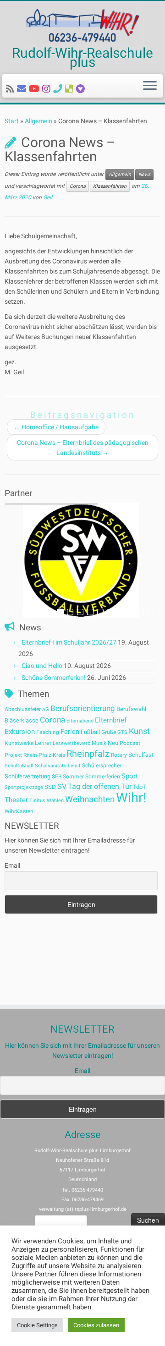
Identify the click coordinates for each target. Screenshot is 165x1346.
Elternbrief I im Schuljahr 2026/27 (69, 642)
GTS (122, 732)
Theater (16, 800)
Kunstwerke (19, 743)
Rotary (119, 755)
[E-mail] (23, 88)
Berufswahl (131, 709)
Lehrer (43, 742)
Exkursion (20, 732)
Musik (99, 743)
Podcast (130, 743)
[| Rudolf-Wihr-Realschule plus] (82, 24)
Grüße (108, 732)
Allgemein (38, 121)
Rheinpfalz (88, 753)
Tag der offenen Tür (100, 786)
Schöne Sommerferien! (54, 677)
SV (61, 786)
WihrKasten (19, 811)
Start (12, 121)
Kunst (139, 731)
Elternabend (80, 721)
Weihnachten (90, 799)
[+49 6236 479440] (59, 88)
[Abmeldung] (82, 88)
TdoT (139, 786)
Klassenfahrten (109, 186)
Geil (47, 197)
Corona (78, 186)
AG (45, 709)
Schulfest (141, 754)
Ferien (69, 732)
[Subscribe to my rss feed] (11, 88)
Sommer (73, 776)
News (144, 174)
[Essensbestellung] (70, 88)
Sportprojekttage (24, 787)
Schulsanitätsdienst (58, 766)
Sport (129, 776)
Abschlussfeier (23, 709)
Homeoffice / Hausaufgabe (56, 427)
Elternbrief (110, 720)
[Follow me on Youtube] (35, 88)
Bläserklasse (21, 720)
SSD (50, 786)
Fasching (47, 732)
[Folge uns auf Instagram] (47, 88)
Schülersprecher (101, 765)
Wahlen (55, 801)
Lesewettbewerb (71, 743)
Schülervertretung (27, 776)
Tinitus (37, 801)
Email (12, 865)
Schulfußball (19, 766)
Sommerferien (102, 776)
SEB (56, 776)
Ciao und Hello (42, 665)
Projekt (13, 755)
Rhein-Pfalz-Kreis (44, 755)
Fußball (90, 731)
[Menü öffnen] (150, 86)
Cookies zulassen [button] (96, 1325)
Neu (113, 742)
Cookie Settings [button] (37, 1325)
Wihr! (131, 797)
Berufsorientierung (82, 708)
